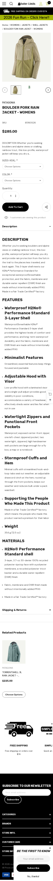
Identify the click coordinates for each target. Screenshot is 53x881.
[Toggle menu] (4, 3)
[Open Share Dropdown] (46, 207)
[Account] (40, 3)
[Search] (11, 3)
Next (48, 90)
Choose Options (14, 694)
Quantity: (7, 188)
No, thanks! (33, 876)
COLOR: (7, 174)
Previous (5, 90)
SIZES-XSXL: (10, 160)
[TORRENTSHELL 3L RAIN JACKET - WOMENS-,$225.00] (13, 652)
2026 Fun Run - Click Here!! (26, 17)
